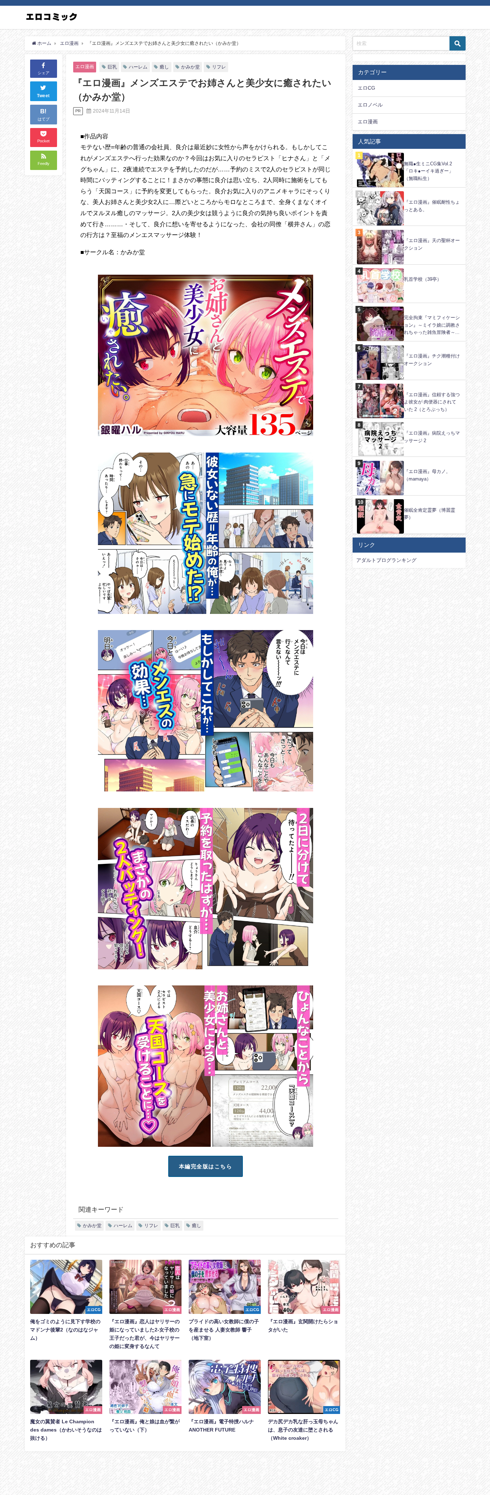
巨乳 (112, 67)
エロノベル (370, 104)
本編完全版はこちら (205, 1166)
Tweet (43, 96)
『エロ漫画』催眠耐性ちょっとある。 (432, 206)
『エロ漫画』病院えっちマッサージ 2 (432, 437)
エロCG (366, 87)
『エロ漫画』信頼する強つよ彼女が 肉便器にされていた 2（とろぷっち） (432, 402)
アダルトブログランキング (386, 560)
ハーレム (138, 67)
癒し (164, 67)
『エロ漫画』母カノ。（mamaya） (427, 475)
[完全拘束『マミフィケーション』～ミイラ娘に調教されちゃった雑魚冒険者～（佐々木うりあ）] (409, 307)
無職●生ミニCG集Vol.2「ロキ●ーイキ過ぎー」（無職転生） (428, 171)
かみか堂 (190, 67)
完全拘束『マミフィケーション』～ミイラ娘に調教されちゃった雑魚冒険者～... (432, 325)
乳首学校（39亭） (423, 279)
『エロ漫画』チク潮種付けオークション (432, 360)
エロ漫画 (84, 66)
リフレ (219, 67)
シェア (44, 73)
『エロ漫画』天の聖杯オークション (432, 244)
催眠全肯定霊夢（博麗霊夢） (429, 514)
